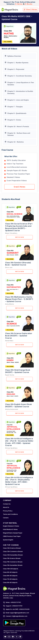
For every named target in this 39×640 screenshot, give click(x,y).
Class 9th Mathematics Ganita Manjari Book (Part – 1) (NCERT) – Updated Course (19, 299)
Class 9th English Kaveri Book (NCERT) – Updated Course (18, 405)
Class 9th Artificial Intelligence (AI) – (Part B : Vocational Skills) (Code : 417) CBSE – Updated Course (19, 441)
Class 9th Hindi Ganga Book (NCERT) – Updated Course (17, 371)
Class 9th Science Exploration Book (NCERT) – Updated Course (18, 335)
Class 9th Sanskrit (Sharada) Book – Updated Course (18, 264)
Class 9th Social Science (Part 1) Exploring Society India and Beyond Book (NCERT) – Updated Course (18, 227)
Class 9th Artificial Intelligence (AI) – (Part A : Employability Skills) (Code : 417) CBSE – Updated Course (19, 480)
